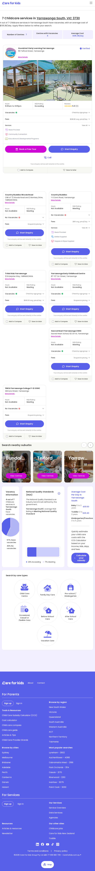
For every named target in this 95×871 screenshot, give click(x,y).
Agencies (53, 817)
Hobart (5, 787)
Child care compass (11, 725)
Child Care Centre (24, 594)
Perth (4, 772)
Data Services (55, 812)
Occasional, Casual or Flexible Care (24, 617)
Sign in (19, 703)
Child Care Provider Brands (15, 740)
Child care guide (10, 730)
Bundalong (18, 458)
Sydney (5, 752)
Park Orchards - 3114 (59, 767)
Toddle (52, 838)
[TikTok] (52, 844)
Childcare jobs (56, 828)
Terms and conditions (37, 851)
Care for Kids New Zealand (61, 833)
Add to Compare (26, 170)
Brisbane (6, 762)
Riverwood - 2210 (57, 777)
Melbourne (7, 757)
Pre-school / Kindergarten (70, 594)
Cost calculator (9, 720)
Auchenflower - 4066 (59, 757)
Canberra (7, 777)
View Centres (16, 476)
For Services (11, 795)
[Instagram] (57, 844)
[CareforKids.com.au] (13, 682)
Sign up (8, 703)
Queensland (55, 717)
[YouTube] (47, 844)
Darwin (5, 782)
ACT (51, 731)
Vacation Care (47, 640)
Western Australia (57, 726)
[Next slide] (90, 445)
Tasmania (54, 741)
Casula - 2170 (55, 772)
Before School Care (47, 617)
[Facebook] (42, 844)
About (30, 683)
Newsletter (7, 833)
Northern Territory (58, 736)
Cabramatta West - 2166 (61, 762)
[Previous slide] (84, 445)
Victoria (53, 712)
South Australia (56, 722)
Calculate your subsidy (81, 558)
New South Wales (57, 707)
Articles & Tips (9, 735)
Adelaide (6, 767)
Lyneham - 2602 (57, 752)
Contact (41, 683)
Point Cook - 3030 (57, 787)
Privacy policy (61, 851)
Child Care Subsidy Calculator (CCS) (19, 715)
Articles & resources (12, 828)
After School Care (70, 617)
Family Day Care (47, 595)
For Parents (10, 694)
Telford (45, 458)
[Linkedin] (37, 844)
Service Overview (57, 807)
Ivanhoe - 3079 (56, 782)
